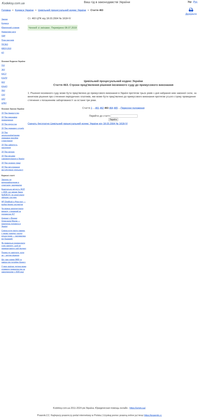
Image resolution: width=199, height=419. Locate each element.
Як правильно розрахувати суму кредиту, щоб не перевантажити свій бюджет (13, 246)
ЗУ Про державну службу (12, 128)
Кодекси (5, 23)
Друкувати (191, 14)
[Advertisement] (113, 55)
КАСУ (3, 74)
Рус (195, 1)
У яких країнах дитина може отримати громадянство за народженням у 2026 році (13, 269)
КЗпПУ (4, 78)
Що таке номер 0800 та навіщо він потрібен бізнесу (13, 260)
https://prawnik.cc (153, 415)
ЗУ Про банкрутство (10, 113)
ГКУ (3, 65)
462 (102, 107)
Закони (4, 19)
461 (97, 107)
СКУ (3, 95)
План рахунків (7, 40)
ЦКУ (3, 99)
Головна (6, 10)
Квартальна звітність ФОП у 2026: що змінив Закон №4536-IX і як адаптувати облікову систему (13, 193)
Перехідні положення (133, 107)
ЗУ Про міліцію (8, 152)
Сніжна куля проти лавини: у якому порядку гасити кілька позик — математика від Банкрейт (13, 235)
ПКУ (3, 90)
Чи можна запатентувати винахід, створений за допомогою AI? (12, 211)
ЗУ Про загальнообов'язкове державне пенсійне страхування (10, 136)
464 (111, 107)
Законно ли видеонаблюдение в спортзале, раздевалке (11, 182)
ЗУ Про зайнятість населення (9, 146)
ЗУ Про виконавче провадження (9, 118)
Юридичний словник (10, 27)
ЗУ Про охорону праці (11, 163)
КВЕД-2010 (6, 48)
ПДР (3, 36)
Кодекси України (24, 10)
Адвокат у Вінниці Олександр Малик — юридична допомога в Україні (11, 222)
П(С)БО (4, 44)
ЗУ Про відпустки (9, 124)
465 (116, 107)
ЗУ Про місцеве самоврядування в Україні (12, 157)
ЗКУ (3, 70)
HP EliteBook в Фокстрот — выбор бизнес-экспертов (13, 203)
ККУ (3, 82)
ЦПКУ (4, 103)
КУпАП (4, 86)
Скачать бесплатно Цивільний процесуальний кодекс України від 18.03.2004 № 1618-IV (78, 123)
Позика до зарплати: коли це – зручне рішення (12, 253)
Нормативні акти (8, 32)
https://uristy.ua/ (137, 408)
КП (2, 53)
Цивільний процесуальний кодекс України (62, 10)
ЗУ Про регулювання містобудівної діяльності (12, 168)
